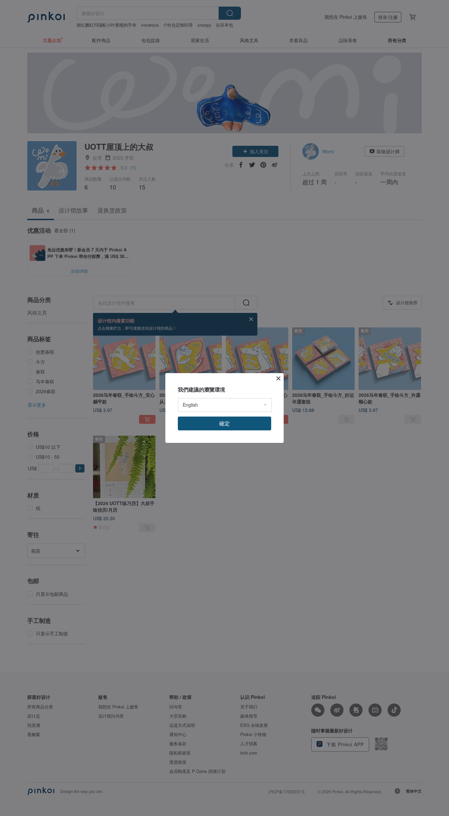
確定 (224, 423)
